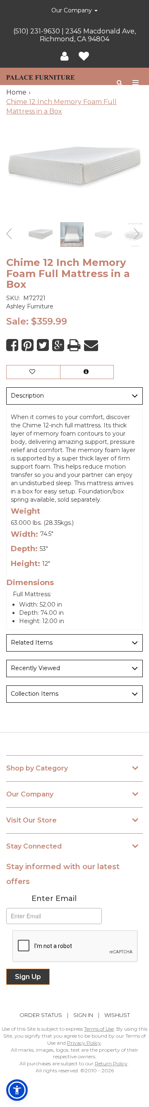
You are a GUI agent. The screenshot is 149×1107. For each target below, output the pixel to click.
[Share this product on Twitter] (43, 345)
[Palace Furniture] (40, 76)
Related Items (32, 642)
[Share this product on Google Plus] (58, 345)
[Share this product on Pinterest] (28, 345)
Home (16, 92)
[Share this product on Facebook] (12, 345)
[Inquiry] (86, 372)
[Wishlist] (83, 56)
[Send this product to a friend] (91, 345)
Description (27, 395)
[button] (64, 56)
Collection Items (34, 693)
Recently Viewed (35, 668)
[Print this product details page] (74, 345)
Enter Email (54, 898)
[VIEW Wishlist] (33, 372)
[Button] (136, 83)
